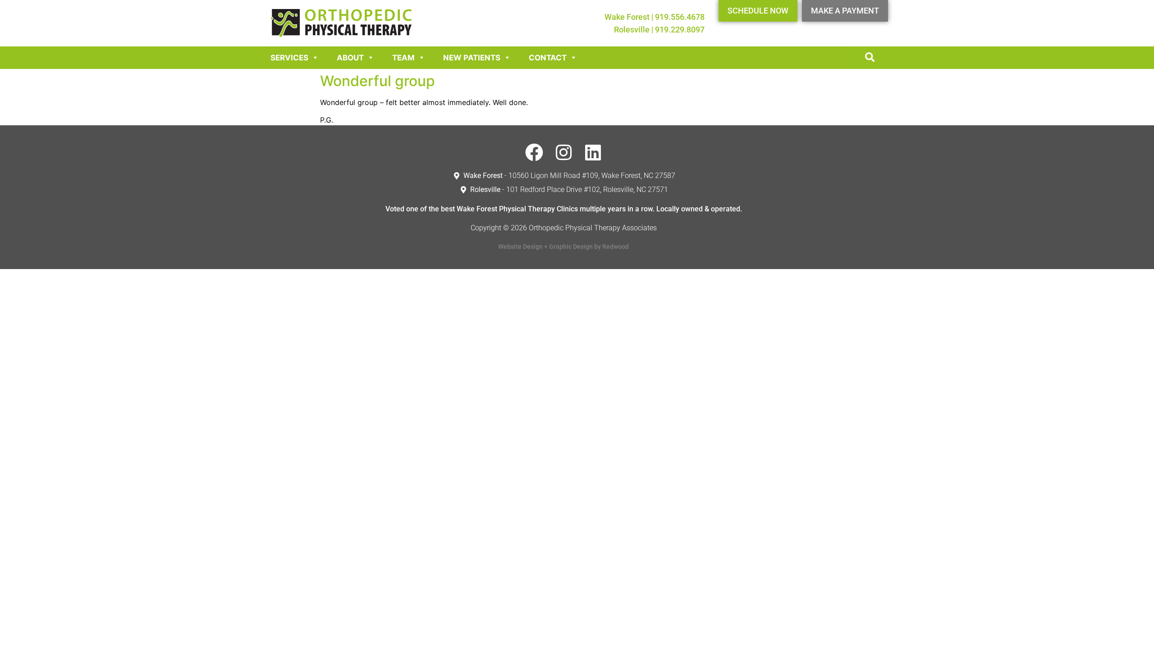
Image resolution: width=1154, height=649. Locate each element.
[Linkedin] (593, 152)
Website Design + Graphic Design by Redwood (563, 246)
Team (403, 57)
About (350, 57)
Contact (548, 57)
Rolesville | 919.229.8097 (659, 29)
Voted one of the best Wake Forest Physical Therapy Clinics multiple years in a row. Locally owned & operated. (563, 209)
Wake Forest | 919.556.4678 (654, 17)
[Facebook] (534, 152)
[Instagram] (563, 152)
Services (289, 57)
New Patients (471, 57)
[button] (869, 57)
